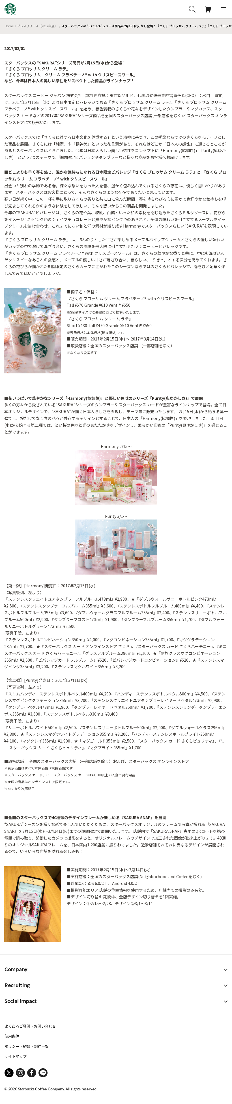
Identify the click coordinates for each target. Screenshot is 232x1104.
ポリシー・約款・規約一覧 (27, 1046)
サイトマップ (16, 1056)
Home (9, 26)
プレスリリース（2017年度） (37, 26)
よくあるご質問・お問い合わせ (30, 1026)
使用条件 (12, 1036)
